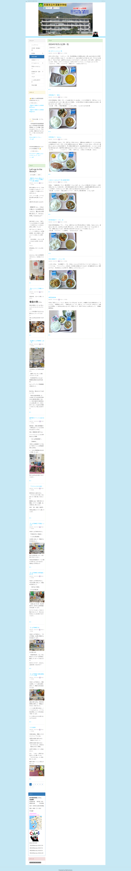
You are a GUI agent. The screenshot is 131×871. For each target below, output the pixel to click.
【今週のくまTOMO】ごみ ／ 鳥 (36, 341)
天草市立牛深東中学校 (32, 1)
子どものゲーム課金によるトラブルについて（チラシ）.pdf (36, 155)
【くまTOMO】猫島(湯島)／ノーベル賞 (36, 674)
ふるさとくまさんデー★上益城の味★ (59, 180)
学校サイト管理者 (63, 53)
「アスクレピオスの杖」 (36, 486)
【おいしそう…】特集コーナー (36, 289)
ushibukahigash (32, 813)
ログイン (103, 1)
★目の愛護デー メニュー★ (57, 259)
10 (50, 131)
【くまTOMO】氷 (34, 627)
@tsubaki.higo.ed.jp (35, 815)
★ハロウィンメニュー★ (55, 51)
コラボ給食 (32, 727)
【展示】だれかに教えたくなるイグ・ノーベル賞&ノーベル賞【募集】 (36, 179)
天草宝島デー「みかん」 (55, 137)
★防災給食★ (52, 297)
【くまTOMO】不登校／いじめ (36, 524)
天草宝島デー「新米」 (55, 95)
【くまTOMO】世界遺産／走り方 (36, 573)
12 (50, 89)
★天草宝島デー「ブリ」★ (56, 220)
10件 (59, 47)
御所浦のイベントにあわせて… (36, 418)
